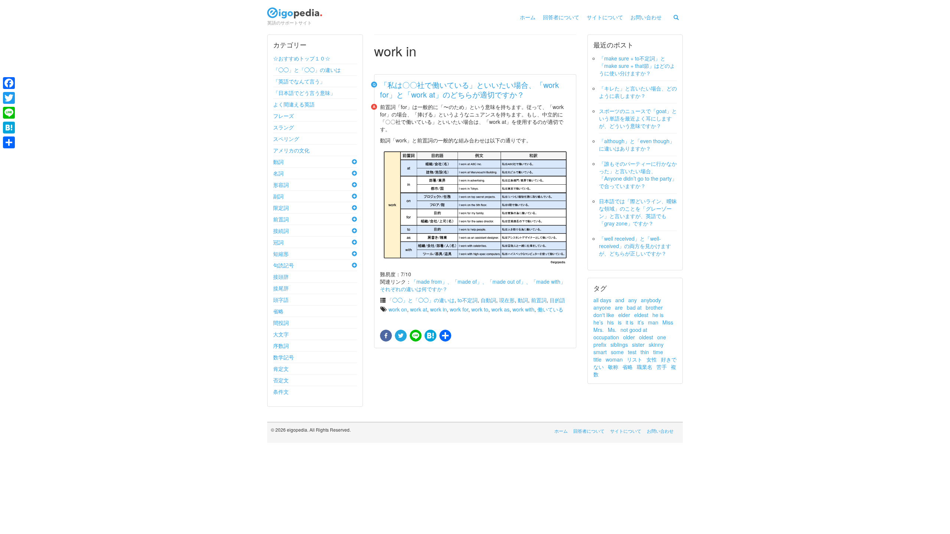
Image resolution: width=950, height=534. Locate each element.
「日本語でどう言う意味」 (304, 92)
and (619, 300)
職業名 (644, 366)
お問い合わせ (646, 17)
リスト (634, 359)
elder (624, 315)
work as (500, 309)
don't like (603, 315)
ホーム (527, 17)
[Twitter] (8, 97)
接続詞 (281, 230)
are (619, 307)
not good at (633, 329)
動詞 (278, 161)
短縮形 (281, 253)
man (653, 322)
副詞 (278, 196)
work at (418, 309)
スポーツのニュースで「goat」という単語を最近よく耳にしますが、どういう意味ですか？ (638, 118)
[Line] (8, 112)
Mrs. (598, 329)
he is (658, 315)
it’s (641, 322)
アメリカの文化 (291, 150)
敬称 (613, 366)
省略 (278, 311)
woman (614, 359)
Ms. (612, 329)
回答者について (561, 17)
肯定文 (281, 368)
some (617, 352)
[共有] (444, 336)
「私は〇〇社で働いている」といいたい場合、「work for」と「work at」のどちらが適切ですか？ (469, 89)
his (610, 322)
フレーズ (283, 115)
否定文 (281, 380)
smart (600, 352)
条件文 (281, 391)
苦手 (661, 366)
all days (602, 300)
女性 (651, 359)
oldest (646, 337)
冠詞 (278, 242)
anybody (651, 300)
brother (654, 307)
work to (479, 309)
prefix (599, 344)
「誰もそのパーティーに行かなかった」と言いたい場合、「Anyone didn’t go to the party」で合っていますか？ (638, 174)
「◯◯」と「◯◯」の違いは (307, 69)
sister (638, 344)
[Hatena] (8, 127)
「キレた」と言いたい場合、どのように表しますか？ (638, 92)
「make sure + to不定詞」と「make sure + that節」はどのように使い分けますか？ (637, 66)
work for (459, 309)
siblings (619, 344)
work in (438, 309)
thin (645, 352)
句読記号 (283, 265)
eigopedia (294, 16)
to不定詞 (468, 300)
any (632, 300)
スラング (283, 127)
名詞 (278, 173)
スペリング (286, 138)
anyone (602, 307)
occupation (606, 337)
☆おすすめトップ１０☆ (301, 58)
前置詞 (281, 219)
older (629, 337)
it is (629, 322)
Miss (667, 322)
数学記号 (283, 357)
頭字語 (281, 299)
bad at (634, 307)
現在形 (507, 300)
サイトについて (605, 17)
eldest (641, 315)
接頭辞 (281, 276)
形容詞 (281, 184)
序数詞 (281, 345)
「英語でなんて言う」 (299, 81)
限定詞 (281, 207)
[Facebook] (8, 83)
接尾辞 (281, 288)
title (597, 359)
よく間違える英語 (294, 104)
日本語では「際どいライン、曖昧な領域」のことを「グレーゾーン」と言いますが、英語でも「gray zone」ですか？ (638, 212)
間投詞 (281, 322)
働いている (550, 309)
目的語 (557, 300)
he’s (598, 322)
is (620, 322)
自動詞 (488, 300)
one (661, 337)
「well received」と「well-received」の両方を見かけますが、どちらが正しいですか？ (635, 246)
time (658, 352)
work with (523, 309)
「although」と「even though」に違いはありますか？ (637, 144)
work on (398, 309)
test (632, 352)
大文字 (281, 334)
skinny (656, 344)
